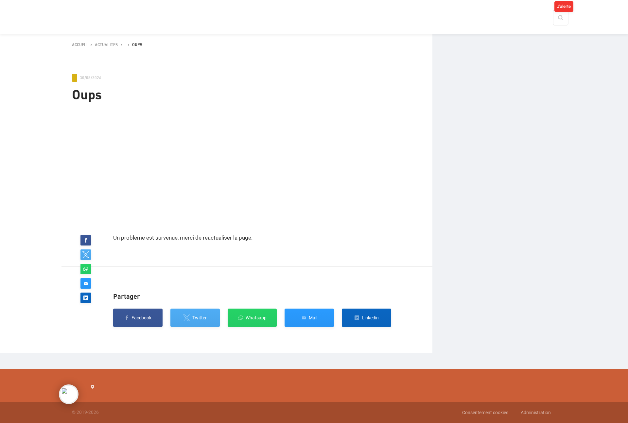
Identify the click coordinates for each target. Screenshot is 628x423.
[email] (85, 283)
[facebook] (85, 240)
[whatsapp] (85, 269)
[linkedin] (85, 298)
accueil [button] (80, 45)
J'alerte (564, 6)
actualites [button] (106, 45)
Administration (536, 412)
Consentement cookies (485, 412)
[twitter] (85, 254)
